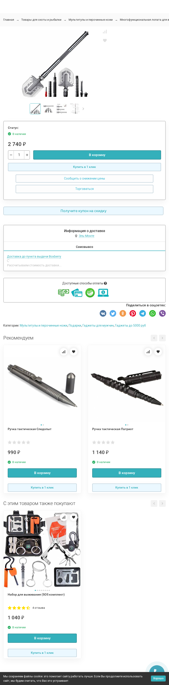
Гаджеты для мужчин (98, 325)
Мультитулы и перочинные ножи (91, 19)
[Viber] (162, 313)
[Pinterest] (132, 313)
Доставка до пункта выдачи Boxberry (34, 256)
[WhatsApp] (152, 313)
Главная (8, 19)
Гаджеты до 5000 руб (130, 325)
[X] (113, 313)
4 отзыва (38, 607)
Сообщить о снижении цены (84, 178)
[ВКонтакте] (103, 313)
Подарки (75, 325)
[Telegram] (142, 313)
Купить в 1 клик (84, 167)
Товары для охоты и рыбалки (41, 19)
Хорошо (158, 678)
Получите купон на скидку (84, 211)
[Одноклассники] (122, 313)
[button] (83, 108)
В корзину (97, 155)
